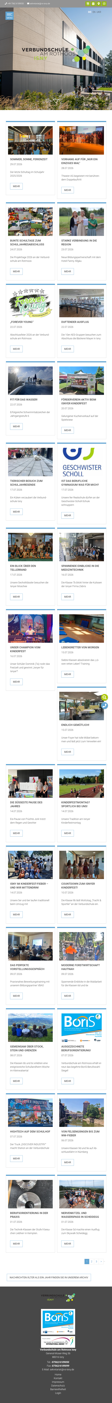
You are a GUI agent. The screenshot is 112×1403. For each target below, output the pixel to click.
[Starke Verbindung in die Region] (81, 221)
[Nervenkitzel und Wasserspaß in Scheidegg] (81, 1194)
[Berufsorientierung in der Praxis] (30, 1194)
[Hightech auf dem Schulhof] (30, 1112)
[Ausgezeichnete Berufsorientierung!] (81, 1027)
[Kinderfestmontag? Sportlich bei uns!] (81, 783)
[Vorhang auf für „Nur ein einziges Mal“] (81, 140)
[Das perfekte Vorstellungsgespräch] (30, 946)
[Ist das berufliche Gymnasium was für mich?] (81, 462)
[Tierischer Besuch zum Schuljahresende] (30, 462)
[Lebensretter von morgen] (81, 628)
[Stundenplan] (93, 3)
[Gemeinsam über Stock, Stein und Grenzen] (30, 1027)
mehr (16, 186)
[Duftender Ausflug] (81, 303)
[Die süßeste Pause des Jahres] (30, 783)
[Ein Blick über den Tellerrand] (30, 547)
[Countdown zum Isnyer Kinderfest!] (81, 865)
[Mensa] (87, 3)
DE (90, 12)
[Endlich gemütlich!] (81, 706)
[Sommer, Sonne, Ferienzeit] (30, 140)
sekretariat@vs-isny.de (40, 3)
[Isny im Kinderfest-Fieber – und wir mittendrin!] (30, 865)
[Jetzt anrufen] (104, 705)
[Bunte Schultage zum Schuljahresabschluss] (30, 221)
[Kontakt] (98, 3)
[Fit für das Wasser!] (30, 380)
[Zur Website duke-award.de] (58, 1341)
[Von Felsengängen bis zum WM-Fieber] (81, 1112)
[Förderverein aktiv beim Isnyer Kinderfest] (81, 380)
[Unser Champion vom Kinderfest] (30, 628)
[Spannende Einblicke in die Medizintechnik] (81, 547)
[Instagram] (104, 3)
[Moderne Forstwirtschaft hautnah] (81, 946)
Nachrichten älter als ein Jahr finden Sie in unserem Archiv (49, 1277)
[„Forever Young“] (30, 303)
